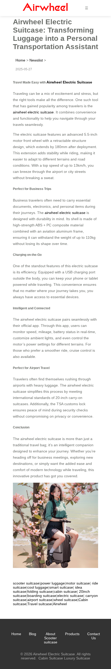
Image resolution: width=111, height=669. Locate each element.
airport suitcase (39, 600)
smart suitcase (61, 587)
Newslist (36, 60)
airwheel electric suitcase (33, 112)
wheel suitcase (65, 600)
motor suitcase (78, 583)
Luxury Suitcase (77, 658)
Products (72, 634)
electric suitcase (70, 596)
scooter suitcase (26, 583)
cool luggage (37, 587)
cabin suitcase (65, 591)
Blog (32, 634)
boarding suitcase (41, 596)
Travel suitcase (39, 604)
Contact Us (93, 636)
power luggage (53, 583)
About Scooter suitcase (50, 638)
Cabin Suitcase (50, 658)
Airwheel (60, 604)
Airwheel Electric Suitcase (69, 82)
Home (20, 60)
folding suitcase (40, 591)
